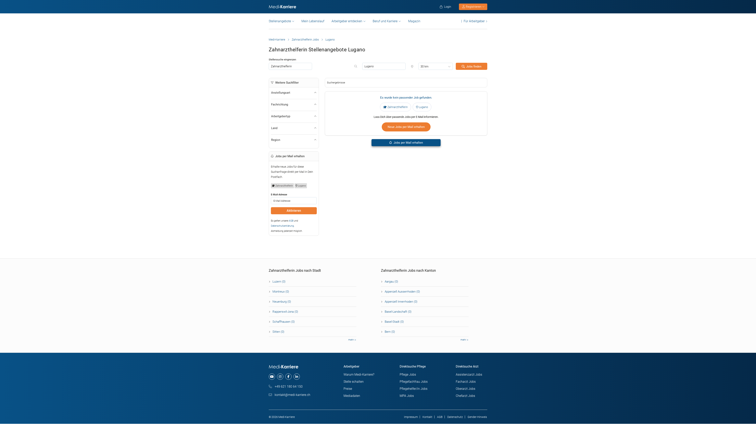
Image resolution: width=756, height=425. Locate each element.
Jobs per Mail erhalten (408, 142)
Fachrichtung (279, 104)
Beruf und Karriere (385, 21)
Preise (348, 389)
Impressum (411, 417)
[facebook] (288, 376)
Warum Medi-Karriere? (359, 374)
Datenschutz (455, 417)
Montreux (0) (280, 291)
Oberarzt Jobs (465, 389)
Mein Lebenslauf (312, 21)
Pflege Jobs (408, 374)
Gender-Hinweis (477, 417)
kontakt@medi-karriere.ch (292, 395)
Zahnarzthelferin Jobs (305, 39)
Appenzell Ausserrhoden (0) (402, 291)
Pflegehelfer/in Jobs (413, 389)
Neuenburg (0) (281, 301)
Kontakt (427, 417)
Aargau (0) (391, 281)
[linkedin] (297, 376)
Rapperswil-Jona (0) (285, 311)
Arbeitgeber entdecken (347, 21)
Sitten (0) (278, 332)
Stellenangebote (280, 21)
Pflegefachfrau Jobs (414, 381)
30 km (424, 66)
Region (275, 140)
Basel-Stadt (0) (394, 321)
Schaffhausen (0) (283, 321)
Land (274, 128)
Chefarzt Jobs (465, 396)
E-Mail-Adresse (279, 194)
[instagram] (280, 376)
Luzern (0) (278, 281)
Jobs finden (473, 66)
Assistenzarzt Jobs (469, 374)
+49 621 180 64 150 (288, 386)
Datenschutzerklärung (282, 226)
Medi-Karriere (277, 39)
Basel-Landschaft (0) (398, 311)
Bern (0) (390, 332)
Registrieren (473, 6)
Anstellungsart (280, 92)
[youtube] (272, 376)
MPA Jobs (407, 396)
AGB (291, 220)
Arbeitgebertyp (280, 116)
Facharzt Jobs (466, 381)
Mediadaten (352, 396)
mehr (351, 339)
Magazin (414, 21)
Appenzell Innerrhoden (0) (401, 301)
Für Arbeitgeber (474, 21)
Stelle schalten (354, 381)
